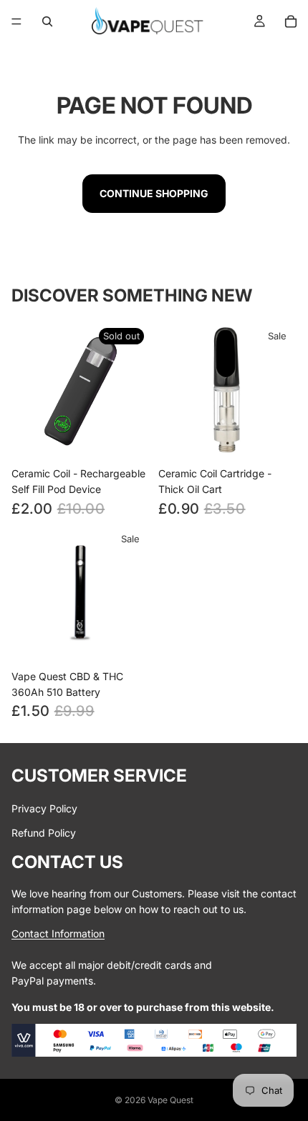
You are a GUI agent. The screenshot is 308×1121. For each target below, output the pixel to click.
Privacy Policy (44, 808)
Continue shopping (154, 193)
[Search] (47, 21)
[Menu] (16, 21)
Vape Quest (170, 1100)
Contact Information (58, 933)
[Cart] (291, 21)
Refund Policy (43, 833)
